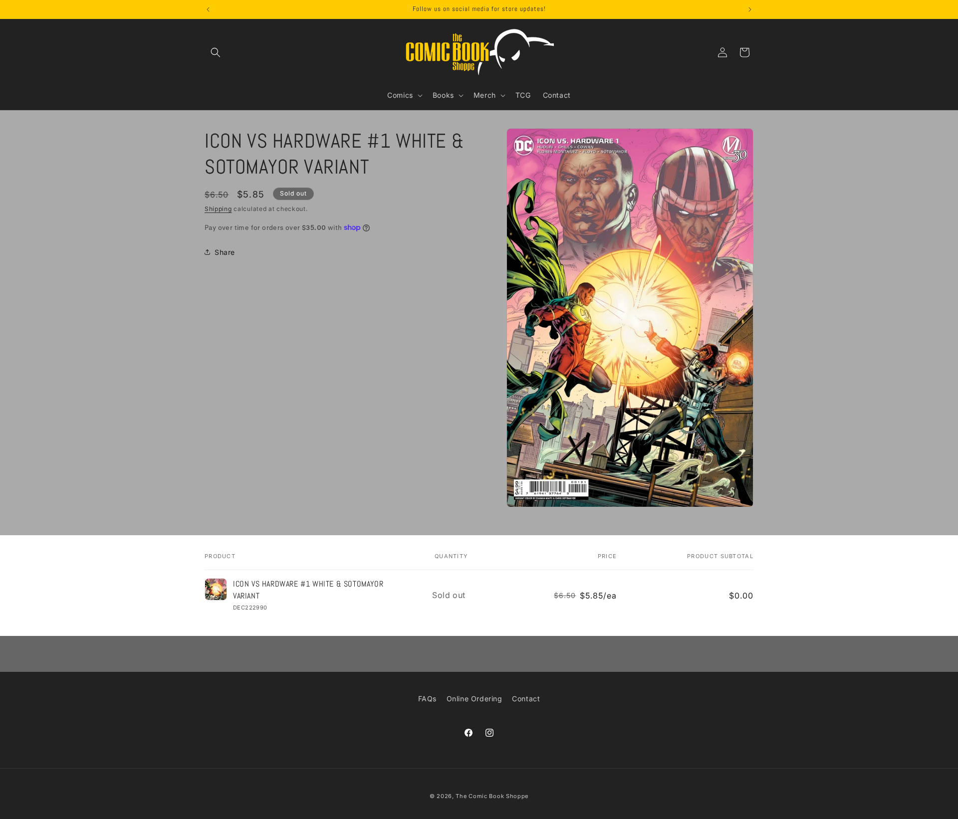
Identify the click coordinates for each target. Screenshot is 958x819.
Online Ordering (474, 698)
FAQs (427, 698)
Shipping (218, 208)
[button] (216, 52)
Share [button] (225, 252)
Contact (526, 698)
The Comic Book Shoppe (492, 796)
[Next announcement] (750, 9)
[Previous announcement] (208, 9)
